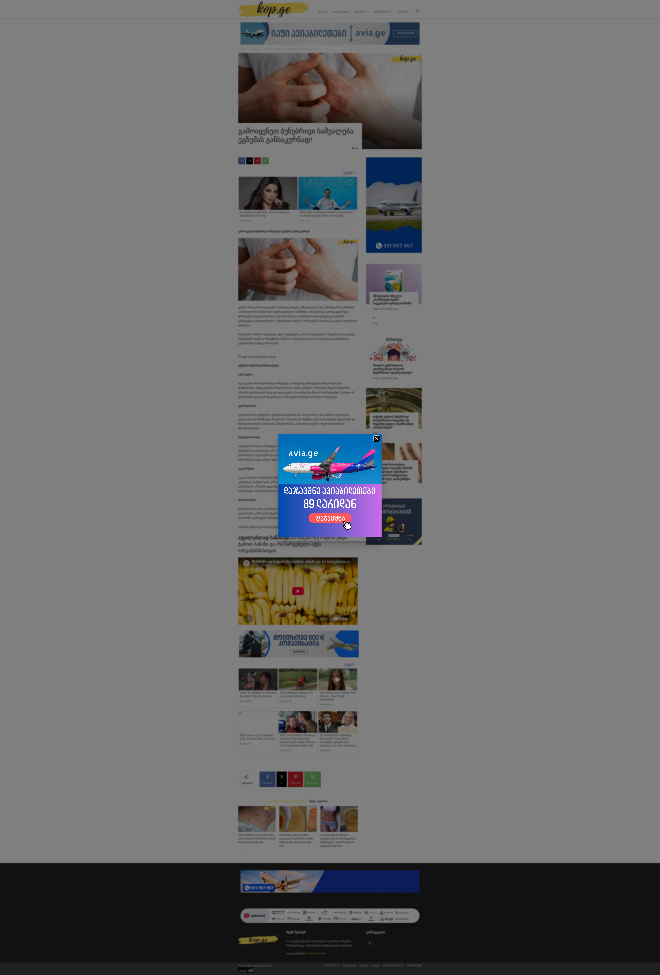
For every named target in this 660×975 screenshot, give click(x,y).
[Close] (376, 438)
